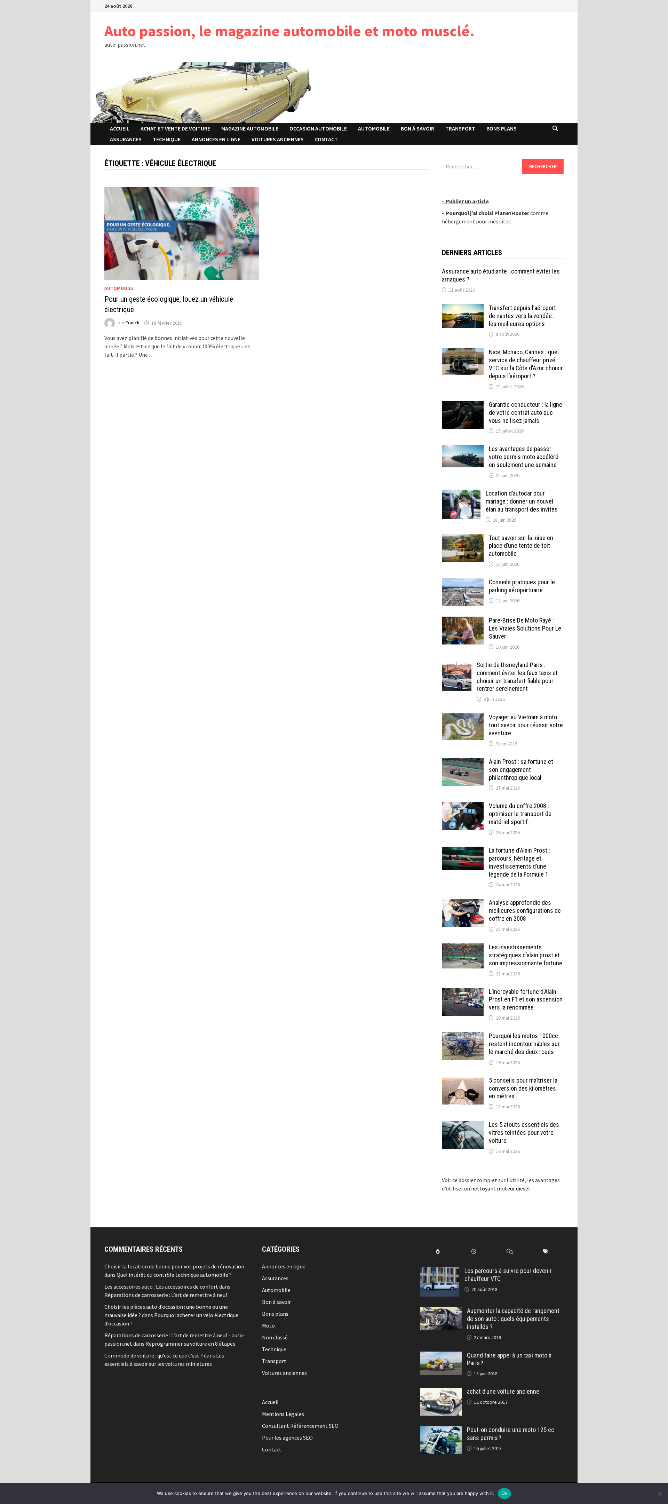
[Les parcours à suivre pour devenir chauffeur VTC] (439, 1271)
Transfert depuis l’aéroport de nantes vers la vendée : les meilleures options (522, 315)
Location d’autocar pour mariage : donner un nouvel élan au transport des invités (522, 501)
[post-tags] (546, 1251)
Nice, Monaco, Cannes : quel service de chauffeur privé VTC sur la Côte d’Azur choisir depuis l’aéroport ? (526, 364)
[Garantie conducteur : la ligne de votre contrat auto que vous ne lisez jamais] (463, 405)
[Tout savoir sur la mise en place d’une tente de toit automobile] (463, 538)
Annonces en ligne (216, 139)
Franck (133, 323)
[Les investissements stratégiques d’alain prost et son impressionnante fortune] (463, 947)
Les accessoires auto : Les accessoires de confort (161, 1286)
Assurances (126, 139)
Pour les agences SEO (287, 1437)
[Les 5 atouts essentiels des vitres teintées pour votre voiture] (463, 1125)
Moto (268, 1325)
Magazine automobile (249, 128)
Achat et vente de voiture (175, 128)
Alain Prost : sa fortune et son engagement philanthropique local (521, 769)
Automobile (374, 128)
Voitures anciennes (278, 139)
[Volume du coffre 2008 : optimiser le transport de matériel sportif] (463, 806)
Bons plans (501, 128)
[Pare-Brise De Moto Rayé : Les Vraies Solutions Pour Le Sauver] (463, 620)
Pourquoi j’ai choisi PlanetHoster (487, 212)
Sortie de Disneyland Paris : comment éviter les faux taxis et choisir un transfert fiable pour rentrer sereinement (517, 676)
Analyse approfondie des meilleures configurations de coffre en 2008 (525, 910)
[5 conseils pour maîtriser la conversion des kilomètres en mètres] (463, 1080)
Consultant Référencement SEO (300, 1425)
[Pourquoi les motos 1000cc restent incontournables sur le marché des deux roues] (463, 1036)
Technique (167, 139)
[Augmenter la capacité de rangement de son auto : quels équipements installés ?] (441, 1311)
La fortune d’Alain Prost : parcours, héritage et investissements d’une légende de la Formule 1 (519, 862)
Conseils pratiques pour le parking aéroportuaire (522, 586)
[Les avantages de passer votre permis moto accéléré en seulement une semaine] (463, 449)
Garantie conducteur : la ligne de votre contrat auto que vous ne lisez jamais (525, 412)
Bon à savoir (417, 128)
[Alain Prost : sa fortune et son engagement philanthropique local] (463, 762)
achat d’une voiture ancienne (503, 1391)
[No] (659, 1493)
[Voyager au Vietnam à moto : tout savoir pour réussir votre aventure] (463, 717)
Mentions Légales (283, 1413)
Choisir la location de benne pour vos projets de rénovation (174, 1266)
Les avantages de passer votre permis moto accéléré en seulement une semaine (523, 456)
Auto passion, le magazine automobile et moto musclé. (289, 30)
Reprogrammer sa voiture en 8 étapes (190, 1343)
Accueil (119, 128)
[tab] (438, 1251)
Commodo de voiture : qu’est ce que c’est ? (153, 1355)
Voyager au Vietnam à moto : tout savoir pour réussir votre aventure (526, 725)
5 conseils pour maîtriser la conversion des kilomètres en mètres (523, 1088)
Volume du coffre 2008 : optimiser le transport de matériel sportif (520, 813)
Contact (326, 139)
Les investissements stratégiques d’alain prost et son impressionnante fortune (525, 955)
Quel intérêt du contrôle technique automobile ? (174, 1274)
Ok (504, 1493)
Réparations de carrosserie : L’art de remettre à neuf (166, 1294)
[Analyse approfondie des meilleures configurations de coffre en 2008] (463, 903)
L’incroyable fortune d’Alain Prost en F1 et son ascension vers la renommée (526, 999)
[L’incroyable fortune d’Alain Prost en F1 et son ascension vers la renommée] (463, 992)
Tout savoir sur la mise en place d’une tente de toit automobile (521, 545)
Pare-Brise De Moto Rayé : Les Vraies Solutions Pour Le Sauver (525, 628)
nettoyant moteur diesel (500, 1188)
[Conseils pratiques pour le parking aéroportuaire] (463, 582)
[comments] (509, 1251)
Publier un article (467, 201)
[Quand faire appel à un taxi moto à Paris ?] (441, 1355)
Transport (460, 128)
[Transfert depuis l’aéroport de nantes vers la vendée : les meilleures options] (463, 308)
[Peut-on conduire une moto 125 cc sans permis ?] (441, 1430)
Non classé (275, 1337)
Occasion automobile (318, 128)
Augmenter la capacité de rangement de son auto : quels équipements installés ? (513, 1318)
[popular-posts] (438, 1251)
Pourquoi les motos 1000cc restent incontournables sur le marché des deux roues (524, 1043)
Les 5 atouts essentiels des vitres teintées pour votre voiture (524, 1132)
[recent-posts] (474, 1251)
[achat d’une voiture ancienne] (441, 1391)
